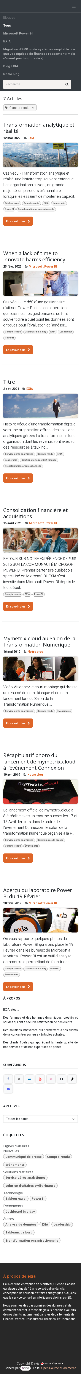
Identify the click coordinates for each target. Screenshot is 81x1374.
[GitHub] (61, 1079)
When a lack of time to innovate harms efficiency (34, 256)
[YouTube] (40, 1079)
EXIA (31, 138)
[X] (19, 1079)
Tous (7, 25)
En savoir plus (16, 221)
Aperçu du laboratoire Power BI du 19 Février (37, 893)
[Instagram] (51, 1079)
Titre (9, 382)
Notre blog (35, 652)
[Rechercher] (67, 84)
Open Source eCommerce (58, 1368)
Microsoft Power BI (43, 266)
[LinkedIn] (29, 1079)
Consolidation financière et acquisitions (35, 513)
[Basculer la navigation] (74, 6)
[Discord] (8, 1089)
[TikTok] (72, 1079)
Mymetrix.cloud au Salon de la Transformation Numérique (39, 641)
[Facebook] (8, 1079)
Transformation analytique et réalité (39, 127)
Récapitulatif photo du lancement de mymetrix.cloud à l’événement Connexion (39, 761)
